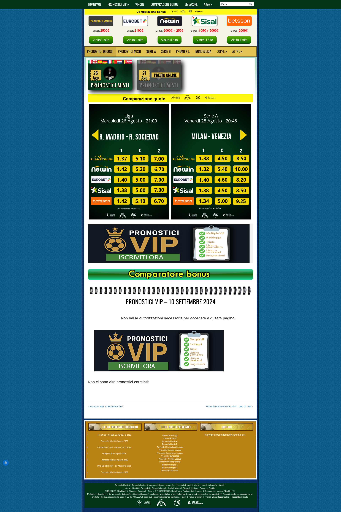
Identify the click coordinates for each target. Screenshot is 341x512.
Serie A (151, 51)
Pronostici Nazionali (169, 470)
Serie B (166, 51)
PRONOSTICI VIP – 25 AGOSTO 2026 (114, 465)
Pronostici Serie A (169, 441)
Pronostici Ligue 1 (169, 464)
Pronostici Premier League (169, 458)
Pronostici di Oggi (169, 435)
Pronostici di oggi (100, 51)
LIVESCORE (191, 4)
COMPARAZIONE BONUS (164, 4)
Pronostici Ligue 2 (169, 467)
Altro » (208, 4)
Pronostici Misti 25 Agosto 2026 (114, 459)
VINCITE (139, 4)
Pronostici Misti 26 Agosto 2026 (114, 440)
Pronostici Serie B (169, 444)
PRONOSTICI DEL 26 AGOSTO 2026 (114, 434)
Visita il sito (101, 40)
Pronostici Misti (129, 51)
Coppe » (221, 51)
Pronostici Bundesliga (170, 455)
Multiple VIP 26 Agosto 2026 (114, 453)
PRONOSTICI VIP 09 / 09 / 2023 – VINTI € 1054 (228, 406)
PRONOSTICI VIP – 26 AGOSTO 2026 (114, 447)
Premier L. (183, 51)
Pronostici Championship (169, 461)
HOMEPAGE (94, 4)
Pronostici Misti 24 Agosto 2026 (114, 472)
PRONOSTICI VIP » (118, 4)
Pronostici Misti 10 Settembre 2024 (106, 406)
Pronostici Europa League (170, 449)
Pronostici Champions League (170, 447)
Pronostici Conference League (170, 452)
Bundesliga (203, 51)
